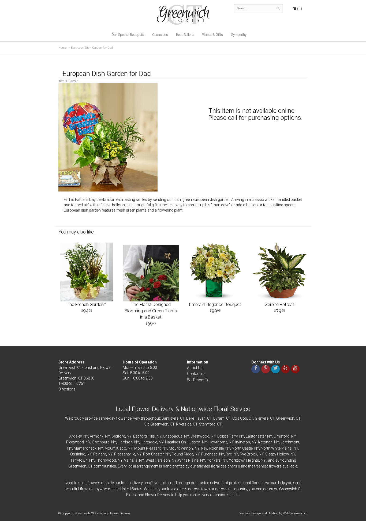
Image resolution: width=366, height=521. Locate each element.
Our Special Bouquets (127, 35)
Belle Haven (196, 418)
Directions (67, 389)
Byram (219, 418)
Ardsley (75, 436)
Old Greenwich (156, 424)
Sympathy (239, 35)
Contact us (196, 373)
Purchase (209, 454)
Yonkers (214, 460)
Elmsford (281, 436)
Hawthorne (217, 442)
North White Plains (276, 448)
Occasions (160, 35)
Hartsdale (149, 442)
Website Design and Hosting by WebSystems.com (274, 513)
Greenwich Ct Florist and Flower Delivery (185, 16)
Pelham (99, 454)
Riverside (183, 424)
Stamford (207, 424)
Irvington (242, 442)
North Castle (242, 448)
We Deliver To (198, 380)
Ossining (77, 454)
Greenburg (101, 442)
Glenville (261, 418)
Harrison (125, 442)
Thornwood (106, 460)
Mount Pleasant (147, 448)
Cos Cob (239, 418)
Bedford (118, 436)
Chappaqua (172, 436)
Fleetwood (75, 442)
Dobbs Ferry (227, 436)
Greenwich (285, 418)
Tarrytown (79, 460)
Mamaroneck (85, 448)
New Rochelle (212, 448)
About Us (195, 368)
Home (62, 47)
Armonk (96, 436)
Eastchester (256, 436)
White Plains (188, 460)
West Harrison (157, 460)
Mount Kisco (115, 448)
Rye (229, 454)
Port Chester (153, 454)
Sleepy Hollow (277, 454)
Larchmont (290, 442)
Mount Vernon (181, 448)
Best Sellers (185, 35)
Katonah (265, 442)
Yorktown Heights (244, 460)
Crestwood (200, 436)
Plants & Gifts (212, 35)
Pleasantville (124, 454)
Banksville (170, 418)
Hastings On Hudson (182, 442)
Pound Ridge (182, 454)
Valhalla (130, 460)
